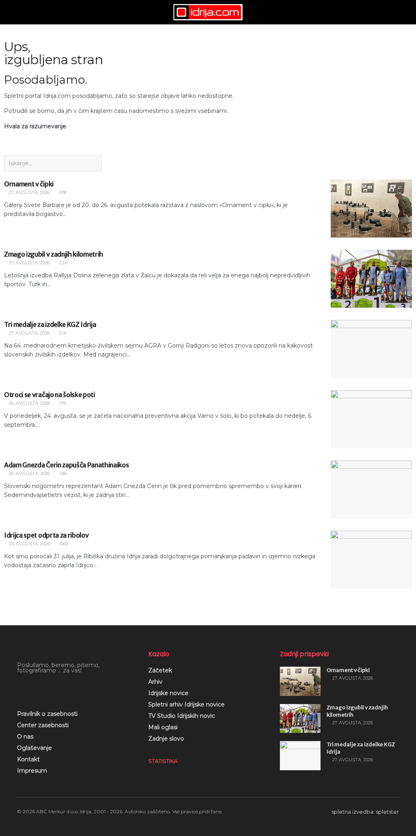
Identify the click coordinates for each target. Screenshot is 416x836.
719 (62, 403)
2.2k (63, 263)
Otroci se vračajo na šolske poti (49, 395)
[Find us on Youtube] (34, 688)
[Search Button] (395, 12)
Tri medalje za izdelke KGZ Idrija (50, 324)
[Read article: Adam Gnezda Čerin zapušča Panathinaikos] (371, 489)
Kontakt (28, 759)
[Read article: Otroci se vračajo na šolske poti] (371, 419)
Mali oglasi (163, 727)
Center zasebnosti (43, 725)
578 (62, 192)
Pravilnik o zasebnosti (47, 713)
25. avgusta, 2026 (29, 544)
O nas (25, 736)
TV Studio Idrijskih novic (181, 715)
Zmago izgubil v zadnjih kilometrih (53, 254)
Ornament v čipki (29, 184)
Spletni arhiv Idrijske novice (186, 704)
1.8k (62, 473)
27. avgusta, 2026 (29, 192)
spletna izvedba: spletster (365, 811)
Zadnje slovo (166, 738)
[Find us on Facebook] (20, 688)
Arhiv (155, 681)
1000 (63, 544)
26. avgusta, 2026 (29, 403)
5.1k (62, 333)
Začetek (160, 670)
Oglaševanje (34, 748)
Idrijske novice (168, 693)
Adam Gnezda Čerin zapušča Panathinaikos (66, 465)
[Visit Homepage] (208, 12)
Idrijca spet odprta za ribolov (46, 535)
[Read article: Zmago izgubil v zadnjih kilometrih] (371, 279)
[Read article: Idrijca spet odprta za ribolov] (371, 560)
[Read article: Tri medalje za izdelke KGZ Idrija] (371, 349)
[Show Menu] (20, 12)
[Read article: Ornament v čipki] (371, 208)
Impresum (32, 770)
